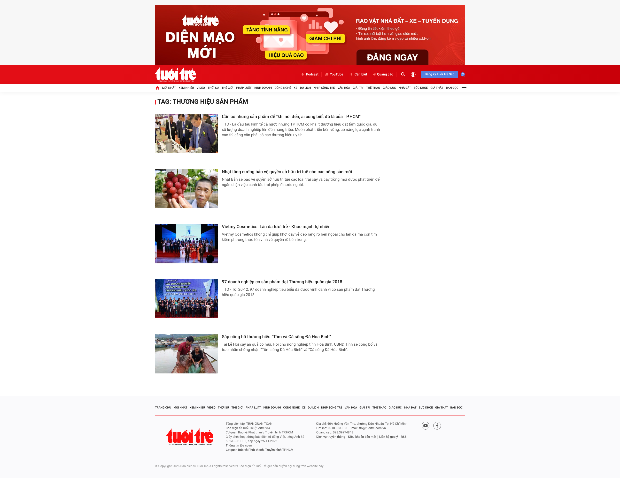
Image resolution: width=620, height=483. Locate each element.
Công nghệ (283, 87)
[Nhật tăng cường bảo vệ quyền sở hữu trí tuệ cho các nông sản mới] (186, 188)
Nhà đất (405, 87)
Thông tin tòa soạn (239, 445)
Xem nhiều (186, 87)
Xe (295, 87)
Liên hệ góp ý (388, 437)
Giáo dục (389, 87)
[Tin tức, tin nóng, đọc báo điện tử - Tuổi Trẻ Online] (175, 74)
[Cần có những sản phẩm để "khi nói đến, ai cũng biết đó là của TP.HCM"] (186, 133)
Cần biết (361, 74)
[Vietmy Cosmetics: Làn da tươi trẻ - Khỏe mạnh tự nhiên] (186, 243)
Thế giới (227, 87)
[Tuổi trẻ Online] (190, 437)
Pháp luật (244, 87)
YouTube (336, 74)
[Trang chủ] (157, 88)
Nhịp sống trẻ (324, 87)
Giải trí (358, 87)
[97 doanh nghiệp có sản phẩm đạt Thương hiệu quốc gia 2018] (186, 299)
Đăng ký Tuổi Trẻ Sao (439, 74)
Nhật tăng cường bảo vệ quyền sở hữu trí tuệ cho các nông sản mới (287, 171)
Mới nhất (169, 87)
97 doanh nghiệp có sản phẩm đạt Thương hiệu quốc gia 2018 (282, 281)
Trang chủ (163, 407)
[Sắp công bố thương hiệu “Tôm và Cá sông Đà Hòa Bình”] (186, 353)
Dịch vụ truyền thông (330, 437)
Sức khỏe (421, 87)
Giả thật (436, 87)
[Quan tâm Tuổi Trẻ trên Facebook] (437, 426)
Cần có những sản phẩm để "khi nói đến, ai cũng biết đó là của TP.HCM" (291, 116)
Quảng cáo (385, 74)
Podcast (312, 74)
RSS (404, 437)
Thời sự (213, 87)
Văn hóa (344, 87)
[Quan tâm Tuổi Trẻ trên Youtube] (425, 426)
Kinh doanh (263, 87)
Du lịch (305, 87)
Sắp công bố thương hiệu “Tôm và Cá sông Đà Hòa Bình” (276, 336)
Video (201, 87)
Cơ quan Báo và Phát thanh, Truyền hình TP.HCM (260, 450)
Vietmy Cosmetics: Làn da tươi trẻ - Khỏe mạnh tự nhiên (276, 226)
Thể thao (373, 87)
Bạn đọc (452, 87)
